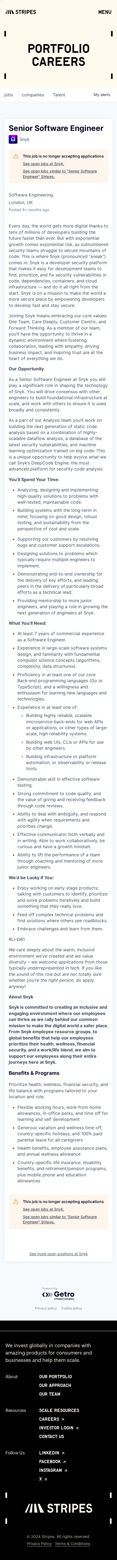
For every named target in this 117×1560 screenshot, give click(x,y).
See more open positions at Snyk (58, 1253)
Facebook (50, 1461)
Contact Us (51, 1436)
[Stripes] (20, 12)
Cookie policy (71, 1308)
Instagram (51, 1470)
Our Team (49, 1394)
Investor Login (57, 1427)
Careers (49, 1419)
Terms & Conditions (72, 1544)
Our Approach (55, 1385)
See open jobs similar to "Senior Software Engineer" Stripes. (60, 174)
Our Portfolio (55, 1376)
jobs (8, 94)
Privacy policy (46, 1308)
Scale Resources (59, 1410)
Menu (105, 12)
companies (33, 94)
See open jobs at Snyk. (43, 163)
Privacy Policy (39, 1544)
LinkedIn (50, 1453)
